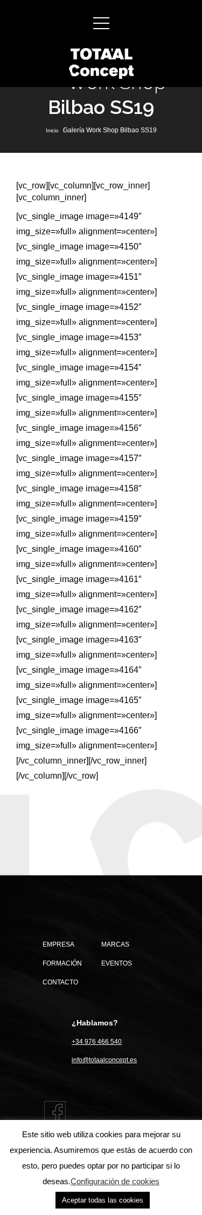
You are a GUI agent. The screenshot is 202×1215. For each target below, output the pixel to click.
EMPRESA (58, 944)
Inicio (52, 130)
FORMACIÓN (62, 963)
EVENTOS (116, 963)
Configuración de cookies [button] (115, 1181)
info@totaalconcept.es (104, 1060)
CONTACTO (60, 982)
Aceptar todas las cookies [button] (102, 1200)
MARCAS (115, 944)
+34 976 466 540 (97, 1041)
